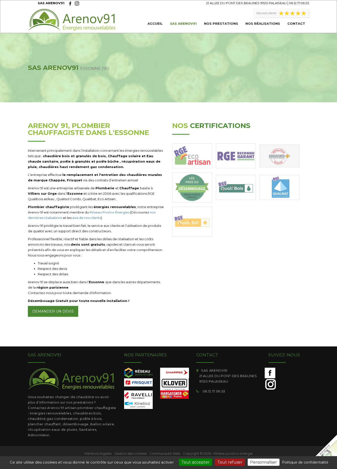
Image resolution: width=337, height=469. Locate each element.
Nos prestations (221, 23)
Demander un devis (53, 311)
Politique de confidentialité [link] (305, 462)
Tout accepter (195, 462)
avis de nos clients (86, 218)
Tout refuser (230, 462)
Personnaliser (263, 462)
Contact (296, 23)
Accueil (155, 23)
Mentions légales (98, 453)
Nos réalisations (262, 23)
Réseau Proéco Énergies (109, 212)
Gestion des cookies (130, 453)
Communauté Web (165, 453)
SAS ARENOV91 (183, 23)
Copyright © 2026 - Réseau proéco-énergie (218, 453)
